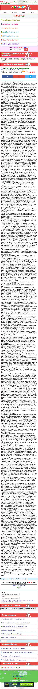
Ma (14, 600)
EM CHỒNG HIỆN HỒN (9, 637)
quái (30, 600)
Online (20, 601)
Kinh (18, 600)
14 (24, 579)
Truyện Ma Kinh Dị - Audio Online (16, 70)
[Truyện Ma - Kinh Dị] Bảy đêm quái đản (13, 619)
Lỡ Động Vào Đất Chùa (8, 630)
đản (33, 600)
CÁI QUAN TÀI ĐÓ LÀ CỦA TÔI (12, 656)
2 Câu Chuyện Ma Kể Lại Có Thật (11, 634)
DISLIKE (22, 585)
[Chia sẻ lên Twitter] (30, 76)
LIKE (16, 585)
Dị (12, 601)
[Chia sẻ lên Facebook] (7, 76)
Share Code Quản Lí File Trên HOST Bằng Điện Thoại (18, 652)
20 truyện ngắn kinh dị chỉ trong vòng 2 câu (14, 626)
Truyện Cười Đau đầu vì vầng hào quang (14, 660)
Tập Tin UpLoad (28, 59)
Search (3, 59)
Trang (2, 600)
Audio (16, 601)
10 (14, 579)
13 (21, 579)
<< (6, 579)
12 (19, 579)
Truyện (3, 601)
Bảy (24, 600)
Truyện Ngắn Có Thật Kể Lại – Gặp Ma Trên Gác (16, 622)
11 (5, 600)
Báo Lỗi (21, 59)
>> (27, 579)
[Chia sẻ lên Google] (19, 76)
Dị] (21, 600)
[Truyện (10, 600)
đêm (27, 600)
